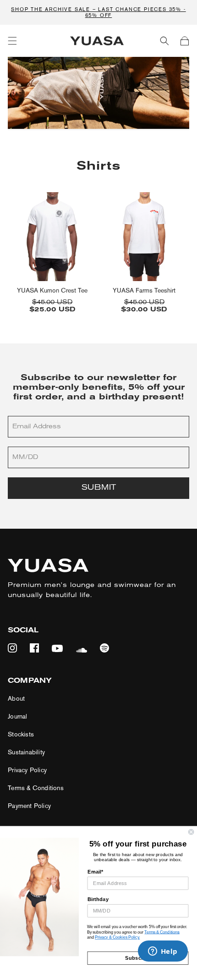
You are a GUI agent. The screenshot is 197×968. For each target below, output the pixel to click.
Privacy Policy (27, 770)
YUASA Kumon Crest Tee (52, 290)
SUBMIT (99, 488)
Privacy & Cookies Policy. (117, 937)
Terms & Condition (160, 932)
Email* (95, 871)
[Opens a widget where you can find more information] (162, 951)
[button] (12, 40)
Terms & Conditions (36, 788)
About (16, 698)
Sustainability (26, 752)
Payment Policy (29, 806)
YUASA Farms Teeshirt (144, 290)
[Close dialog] (191, 832)
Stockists (21, 734)
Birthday (98, 899)
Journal (17, 716)
